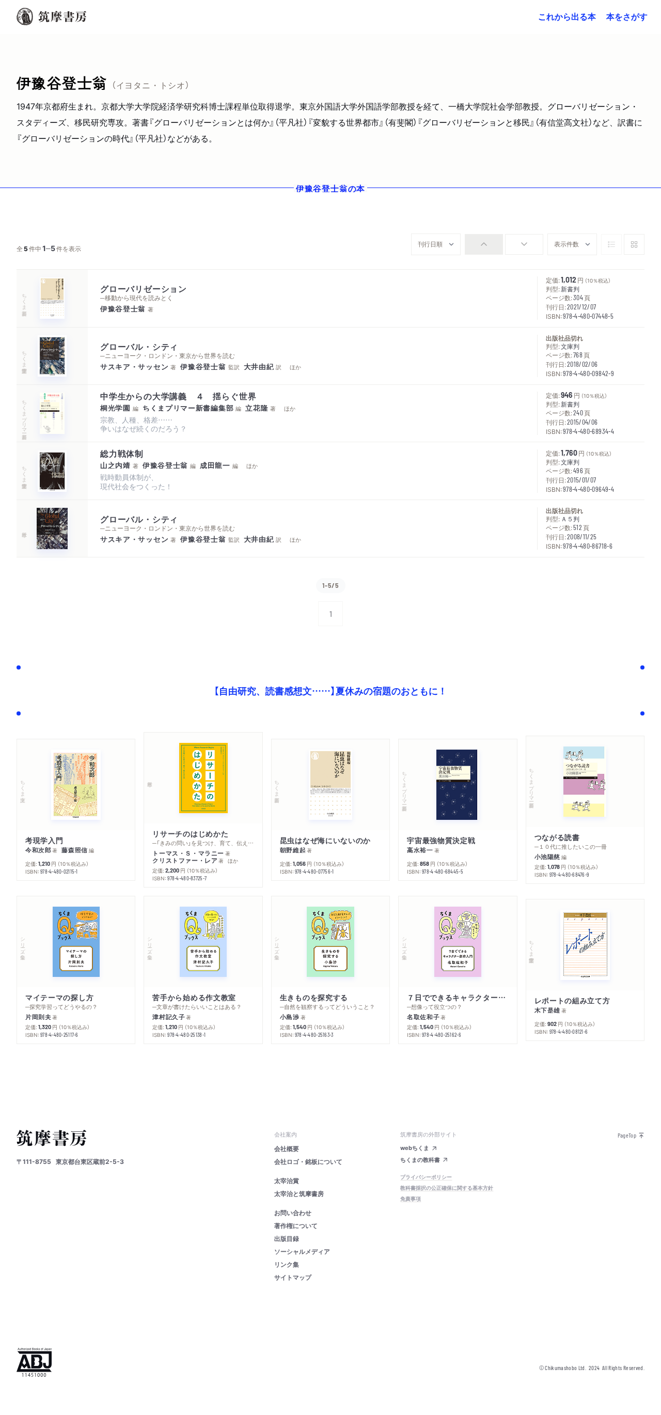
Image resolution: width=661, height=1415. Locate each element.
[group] (504, 244)
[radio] (484, 244)
